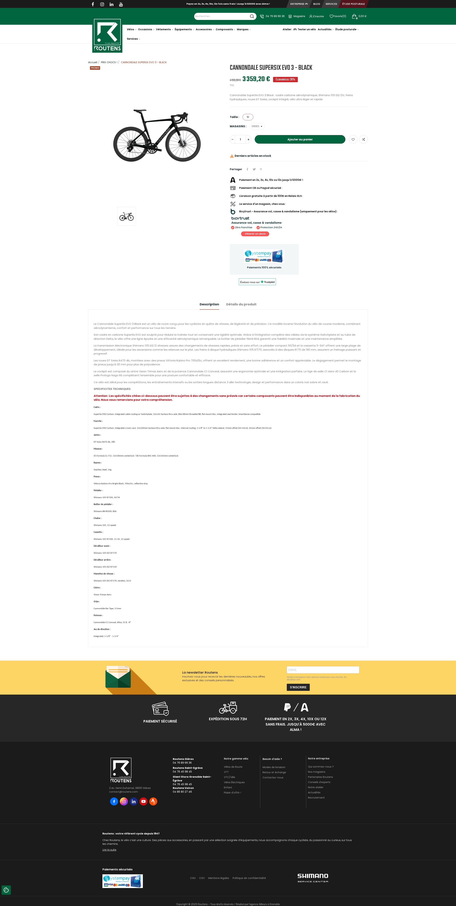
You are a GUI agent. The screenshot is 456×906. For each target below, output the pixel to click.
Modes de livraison (274, 758)
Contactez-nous (273, 768)
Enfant (228, 778)
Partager (247, 160)
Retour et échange (274, 763)
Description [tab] (209, 295)
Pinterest (261, 160)
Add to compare (363, 130)
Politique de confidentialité (249, 869)
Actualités (314, 783)
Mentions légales (218, 869)
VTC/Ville (229, 768)
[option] (157, 124)
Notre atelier (315, 778)
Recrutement (316, 788)
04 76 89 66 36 (275, 16)
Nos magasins (316, 762)
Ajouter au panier (300, 130)
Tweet (254, 160)
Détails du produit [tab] (241, 295)
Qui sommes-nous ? (321, 757)
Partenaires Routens (320, 767)
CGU (193, 869)
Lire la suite (109, 840)
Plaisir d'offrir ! (232, 783)
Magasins (299, 16)
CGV (202, 869)
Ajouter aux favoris (353, 130)
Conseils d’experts (319, 773)
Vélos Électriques (234, 773)
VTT (226, 762)
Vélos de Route (233, 757)
